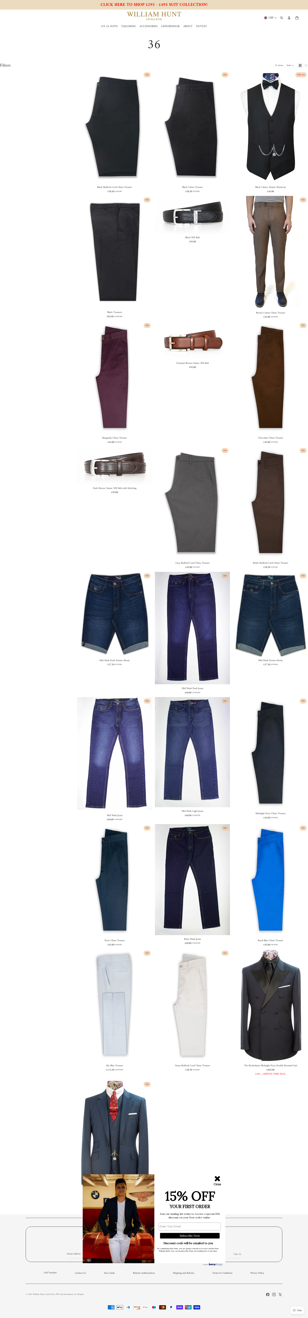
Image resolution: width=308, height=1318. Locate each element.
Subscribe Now (190, 1235)
